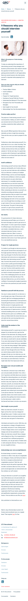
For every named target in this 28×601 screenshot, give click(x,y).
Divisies (3, 550)
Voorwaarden (4, 596)
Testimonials (4, 553)
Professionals (5, 559)
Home (3, 9)
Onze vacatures (5, 586)
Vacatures (4, 562)
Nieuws (9, 9)
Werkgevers (5, 543)
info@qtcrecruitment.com (11, 537)
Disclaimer (13, 596)
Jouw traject (4, 569)
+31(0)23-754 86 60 (9, 535)
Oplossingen (4, 546)
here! (24, 495)
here (13, 514)
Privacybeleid (17, 591)
